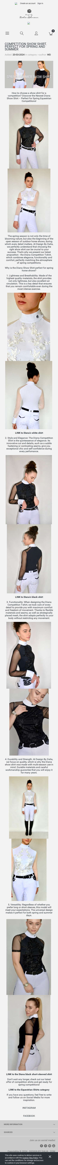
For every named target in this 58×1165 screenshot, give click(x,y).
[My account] (36, 33)
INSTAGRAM (29, 1107)
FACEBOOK (29, 1115)
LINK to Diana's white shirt (29, 432)
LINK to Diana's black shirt (29, 597)
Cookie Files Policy (30, 1158)
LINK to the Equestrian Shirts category (29, 1089)
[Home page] (29, 13)
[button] (7, 33)
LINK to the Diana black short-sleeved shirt (29, 1074)
